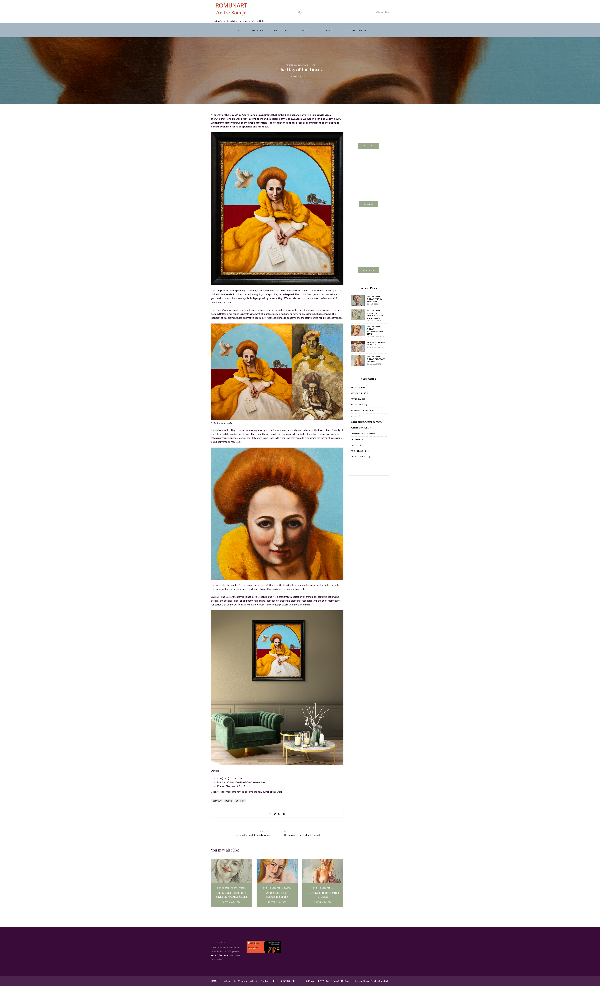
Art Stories (290, 65)
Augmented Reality (361, 410)
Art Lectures (358, 393)
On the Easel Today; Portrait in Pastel (323, 894)
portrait (240, 800)
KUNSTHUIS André (306, 65)
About (306, 30)
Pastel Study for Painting (376, 343)
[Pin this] (284, 814)
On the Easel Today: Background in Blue (277, 894)
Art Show (356, 399)
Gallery (257, 30)
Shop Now (368, 270)
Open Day (355, 439)
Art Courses (282, 30)
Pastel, (242, 888)
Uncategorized (359, 457)
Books (354, 416)
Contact (328, 30)
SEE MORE (368, 146)
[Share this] (270, 814)
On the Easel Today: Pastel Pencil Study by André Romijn (231, 894)
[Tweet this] (275, 814)
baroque (217, 800)
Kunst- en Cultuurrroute (364, 422)
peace (228, 800)
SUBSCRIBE (382, 11)
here (219, 791)
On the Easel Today (227, 888)
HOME (237, 30)
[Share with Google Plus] (279, 814)
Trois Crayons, (359, 451)
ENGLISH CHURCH (355, 30)
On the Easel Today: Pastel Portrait (374, 299)
